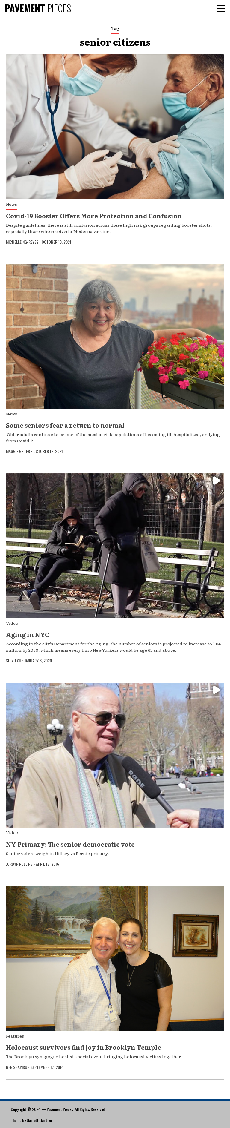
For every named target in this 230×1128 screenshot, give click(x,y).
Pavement (38, 8)
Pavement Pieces (60, 1109)
